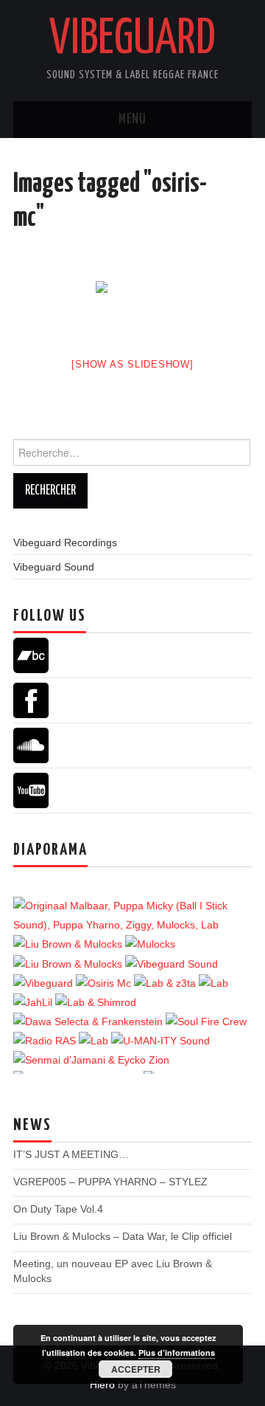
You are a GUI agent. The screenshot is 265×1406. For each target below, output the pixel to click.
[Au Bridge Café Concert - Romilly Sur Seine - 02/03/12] (95, 1041)
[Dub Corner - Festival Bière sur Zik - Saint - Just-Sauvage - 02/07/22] (171, 963)
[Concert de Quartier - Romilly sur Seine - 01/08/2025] (150, 944)
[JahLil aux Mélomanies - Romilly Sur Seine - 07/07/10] (34, 1002)
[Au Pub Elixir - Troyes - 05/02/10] (213, 983)
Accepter (135, 1369)
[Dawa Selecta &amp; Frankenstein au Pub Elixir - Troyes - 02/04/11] (89, 1021)
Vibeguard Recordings (65, 542)
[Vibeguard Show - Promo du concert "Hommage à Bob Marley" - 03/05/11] (46, 1041)
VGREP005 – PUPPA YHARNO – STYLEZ (110, 1182)
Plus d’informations (176, 1352)
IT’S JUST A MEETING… (71, 1154)
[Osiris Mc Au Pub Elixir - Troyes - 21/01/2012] (105, 983)
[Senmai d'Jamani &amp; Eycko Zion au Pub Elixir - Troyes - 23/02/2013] (91, 1060)
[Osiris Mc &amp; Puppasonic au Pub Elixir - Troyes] (132, 309)
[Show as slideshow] (132, 364)
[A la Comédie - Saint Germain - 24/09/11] (166, 983)
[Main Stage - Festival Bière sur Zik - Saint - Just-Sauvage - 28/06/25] (69, 944)
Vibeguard (132, 39)
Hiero (102, 1385)
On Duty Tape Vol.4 (58, 1209)
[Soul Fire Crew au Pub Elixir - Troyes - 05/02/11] (206, 1021)
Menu (132, 119)
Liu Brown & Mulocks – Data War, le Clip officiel (122, 1236)
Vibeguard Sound (53, 567)
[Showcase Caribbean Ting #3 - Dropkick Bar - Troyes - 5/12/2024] (131, 915)
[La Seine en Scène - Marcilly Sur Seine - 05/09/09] (160, 1041)
